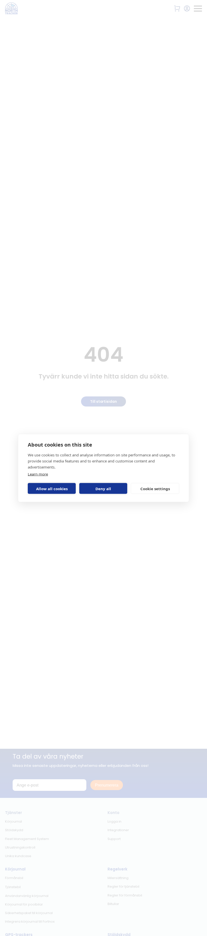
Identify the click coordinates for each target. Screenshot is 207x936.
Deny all (103, 488)
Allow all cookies (52, 488)
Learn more (38, 474)
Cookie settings (155, 488)
